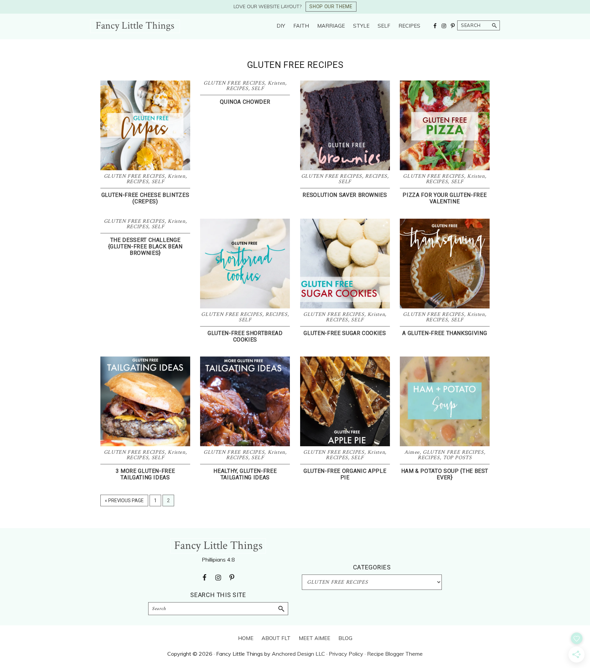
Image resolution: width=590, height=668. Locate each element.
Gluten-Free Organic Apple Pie (345, 474)
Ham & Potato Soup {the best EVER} (445, 474)
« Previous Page (124, 502)
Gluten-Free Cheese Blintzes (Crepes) (145, 198)
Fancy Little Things (135, 25)
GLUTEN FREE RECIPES (134, 176)
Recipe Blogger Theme (395, 653)
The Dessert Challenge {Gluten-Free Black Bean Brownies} (145, 246)
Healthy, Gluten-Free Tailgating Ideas (245, 474)
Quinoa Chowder (245, 102)
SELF (158, 181)
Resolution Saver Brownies (345, 195)
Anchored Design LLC (298, 653)
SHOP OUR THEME (330, 6)
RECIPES (137, 181)
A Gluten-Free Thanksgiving (444, 333)
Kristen (176, 176)
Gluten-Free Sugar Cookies (345, 333)
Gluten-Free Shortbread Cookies (245, 336)
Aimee (412, 452)
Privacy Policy (346, 653)
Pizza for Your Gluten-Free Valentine (445, 198)
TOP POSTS (457, 457)
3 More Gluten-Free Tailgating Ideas (145, 474)
